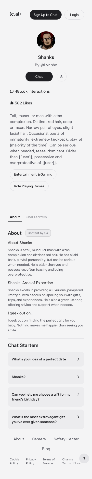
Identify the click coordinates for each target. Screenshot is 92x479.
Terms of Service (49, 461)
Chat (39, 76)
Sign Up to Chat (46, 15)
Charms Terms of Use (71, 461)
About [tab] (15, 217)
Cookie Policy (14, 461)
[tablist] (46, 210)
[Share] (61, 76)
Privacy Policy (31, 461)
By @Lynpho (46, 65)
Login (74, 15)
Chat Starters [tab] (36, 217)
